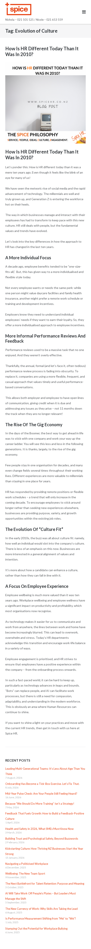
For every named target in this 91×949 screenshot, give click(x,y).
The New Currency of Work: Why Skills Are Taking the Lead (41, 908)
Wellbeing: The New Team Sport (25, 873)
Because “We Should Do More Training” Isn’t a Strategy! (39, 803)
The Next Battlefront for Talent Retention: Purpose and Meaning (44, 883)
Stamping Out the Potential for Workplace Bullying (36, 928)
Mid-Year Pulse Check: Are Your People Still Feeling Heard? (41, 793)
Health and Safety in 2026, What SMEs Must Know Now (39, 828)
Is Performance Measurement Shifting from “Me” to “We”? (40, 918)
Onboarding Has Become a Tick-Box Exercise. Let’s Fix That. (42, 783)
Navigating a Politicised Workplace (26, 863)
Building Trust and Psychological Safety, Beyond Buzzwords (41, 838)
